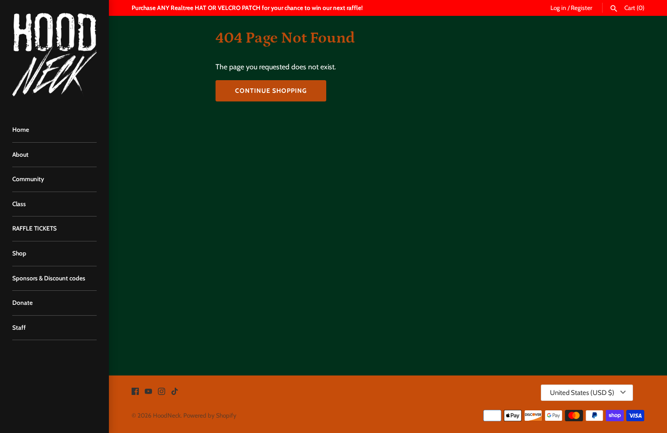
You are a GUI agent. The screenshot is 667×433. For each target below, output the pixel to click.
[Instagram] (161, 393)
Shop (19, 253)
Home (20, 129)
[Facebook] (135, 393)
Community (28, 179)
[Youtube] (148, 393)
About (20, 154)
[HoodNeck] (54, 54)
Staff (19, 327)
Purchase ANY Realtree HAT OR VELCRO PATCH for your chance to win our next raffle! (247, 7)
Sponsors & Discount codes (48, 278)
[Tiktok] (174, 393)
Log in (558, 7)
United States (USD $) (582, 393)
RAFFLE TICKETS (34, 228)
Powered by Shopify (209, 415)
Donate (22, 302)
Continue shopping (271, 91)
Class (19, 203)
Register (581, 7)
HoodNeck (167, 415)
